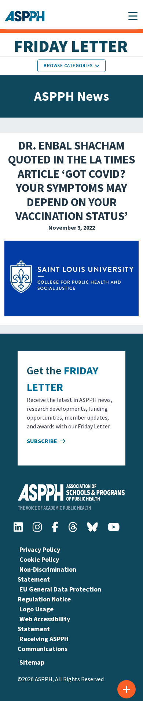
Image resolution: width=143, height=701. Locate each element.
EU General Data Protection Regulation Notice (59, 594)
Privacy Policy (39, 549)
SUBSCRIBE (42, 441)
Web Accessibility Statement (44, 624)
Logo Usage (36, 609)
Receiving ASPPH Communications (43, 644)
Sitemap (31, 662)
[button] (133, 16)
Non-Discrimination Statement (47, 574)
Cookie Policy (39, 559)
